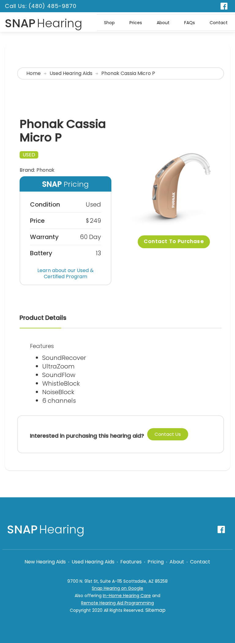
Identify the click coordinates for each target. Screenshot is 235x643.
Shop (109, 23)
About (163, 23)
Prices (135, 23)
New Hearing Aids (45, 561)
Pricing (155, 561)
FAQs (189, 23)
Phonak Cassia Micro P (128, 73)
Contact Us (168, 434)
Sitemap (155, 610)
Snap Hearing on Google (117, 588)
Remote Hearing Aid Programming (117, 603)
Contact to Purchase (174, 241)
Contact (219, 23)
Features (131, 561)
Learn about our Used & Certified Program (65, 273)
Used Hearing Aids (71, 73)
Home (33, 73)
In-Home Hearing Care (127, 596)
